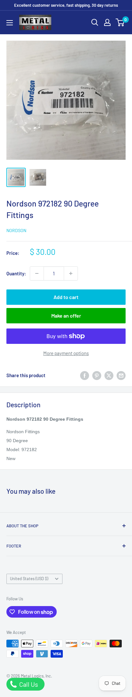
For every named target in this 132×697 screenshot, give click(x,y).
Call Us (28, 684)
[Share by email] (121, 375)
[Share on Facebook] (84, 375)
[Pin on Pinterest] (96, 375)
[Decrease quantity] (37, 273)
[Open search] (94, 22)
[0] (120, 22)
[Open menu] (9, 22)
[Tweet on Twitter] (108, 375)
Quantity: (16, 273)
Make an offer (66, 315)
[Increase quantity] (71, 273)
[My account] (107, 22)
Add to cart (66, 297)
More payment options (66, 353)
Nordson (16, 230)
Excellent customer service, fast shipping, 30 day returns (66, 5)
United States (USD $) (29, 578)
